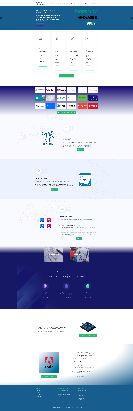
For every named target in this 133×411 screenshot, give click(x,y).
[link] (40, 90)
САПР (59, 396)
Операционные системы (63, 390)
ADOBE (38, 398)
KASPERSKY (39, 396)
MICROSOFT (39, 400)
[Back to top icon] (128, 409)
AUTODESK (39, 394)
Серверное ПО (61, 398)
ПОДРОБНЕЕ (41, 61)
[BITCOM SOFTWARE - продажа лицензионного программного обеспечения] (40, 3)
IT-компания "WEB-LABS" (67, 407)
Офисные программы (63, 392)
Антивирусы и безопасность (64, 394)
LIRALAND (39, 392)
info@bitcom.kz (81, 395)
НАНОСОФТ (39, 390)
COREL (38, 401)
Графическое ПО (62, 400)
